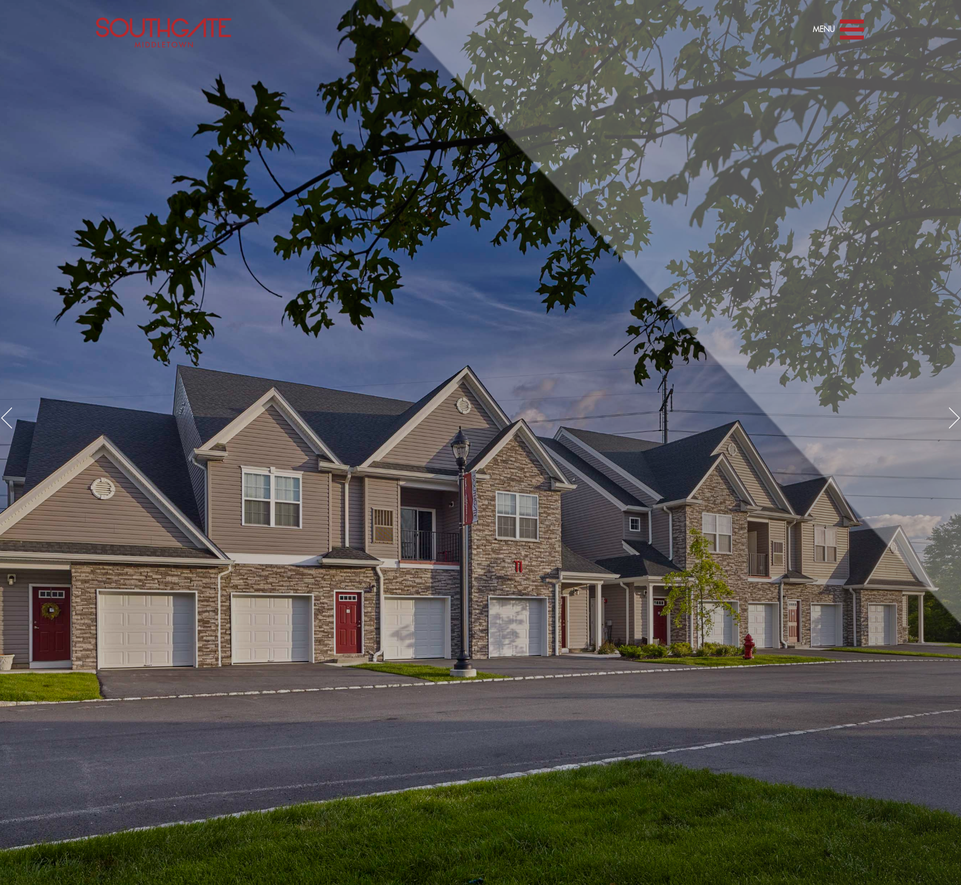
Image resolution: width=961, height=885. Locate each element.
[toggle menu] (852, 32)
